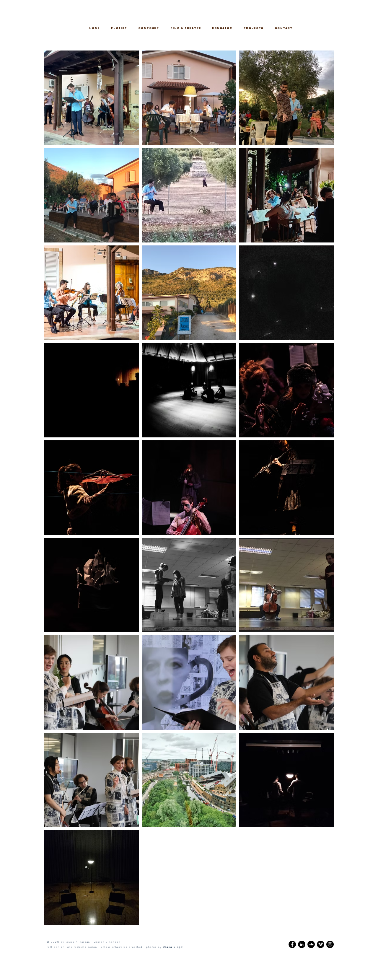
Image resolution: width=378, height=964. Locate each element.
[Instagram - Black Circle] (330, 944)
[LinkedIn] (301, 944)
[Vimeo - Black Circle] (320, 944)
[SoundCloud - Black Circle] (311, 944)
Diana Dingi (172, 946)
